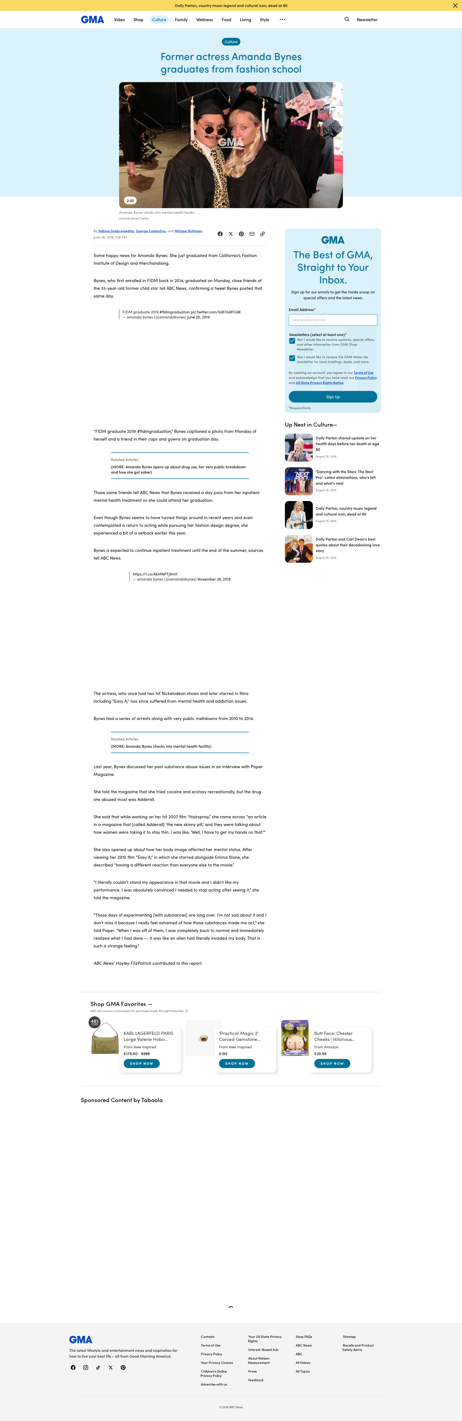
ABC (299, 1353)
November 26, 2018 (214, 579)
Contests (207, 1336)
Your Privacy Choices (217, 1362)
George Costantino (151, 230)
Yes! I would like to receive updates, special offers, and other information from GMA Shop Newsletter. (335, 344)
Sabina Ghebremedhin (116, 230)
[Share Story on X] (231, 234)
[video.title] (231, 145)
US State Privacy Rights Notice (319, 382)
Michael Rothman (188, 230)
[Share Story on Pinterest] (241, 234)
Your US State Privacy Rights (265, 1338)
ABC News (304, 1345)
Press (252, 1371)
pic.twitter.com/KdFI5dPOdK (216, 311)
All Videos (303, 1362)
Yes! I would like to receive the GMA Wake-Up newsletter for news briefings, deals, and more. (333, 359)
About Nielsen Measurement (259, 1360)
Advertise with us (214, 1384)
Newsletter (367, 19)
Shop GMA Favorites (118, 1003)
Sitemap (349, 1336)
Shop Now (142, 1063)
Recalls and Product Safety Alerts (358, 1347)
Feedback (255, 1379)
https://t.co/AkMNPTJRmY (155, 573)
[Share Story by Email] (252, 234)
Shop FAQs (304, 1336)
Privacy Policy (366, 377)
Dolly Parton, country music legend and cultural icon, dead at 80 (231, 5)
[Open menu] (282, 19)
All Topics (303, 1371)
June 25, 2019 (198, 316)
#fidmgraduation (175, 311)
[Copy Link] (262, 234)
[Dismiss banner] (455, 5)
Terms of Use (363, 372)
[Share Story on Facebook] (220, 234)
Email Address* (302, 309)
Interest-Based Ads (263, 1349)
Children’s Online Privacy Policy (213, 1373)
